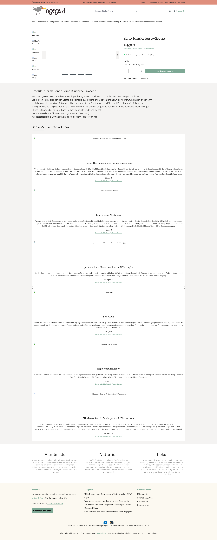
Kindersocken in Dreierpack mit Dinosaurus (108, 418)
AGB (147, 525)
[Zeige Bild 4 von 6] (89, 74)
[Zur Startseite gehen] (48, 10)
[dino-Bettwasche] (80, 55)
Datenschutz (143, 505)
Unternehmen (144, 489)
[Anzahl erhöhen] (141, 71)
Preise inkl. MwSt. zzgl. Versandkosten (139, 48)
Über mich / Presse (145, 497)
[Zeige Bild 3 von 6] (81, 74)
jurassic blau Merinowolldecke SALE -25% (108, 267)
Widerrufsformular (134, 525)
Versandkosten (102, 533)
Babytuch (108, 316)
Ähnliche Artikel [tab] (59, 127)
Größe (126, 61)
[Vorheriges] (44, 55)
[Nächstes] (117, 55)
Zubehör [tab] (38, 127)
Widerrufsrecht (117, 525)
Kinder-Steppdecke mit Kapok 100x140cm (108, 163)
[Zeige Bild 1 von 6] (65, 74)
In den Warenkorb (165, 71)
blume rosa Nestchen (108, 215)
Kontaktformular (55, 503)
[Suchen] (136, 11)
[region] (75, 56)
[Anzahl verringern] (126, 71)
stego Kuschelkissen (108, 368)
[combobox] (114, 11)
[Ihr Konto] (170, 11)
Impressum (142, 501)
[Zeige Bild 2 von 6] (73, 74)
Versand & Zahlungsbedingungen (92, 525)
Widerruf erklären (42, 510)
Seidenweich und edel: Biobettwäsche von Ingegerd (108, 511)
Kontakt (71, 525)
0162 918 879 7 (38, 497)
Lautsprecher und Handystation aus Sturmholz (106, 501)
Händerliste (142, 494)
